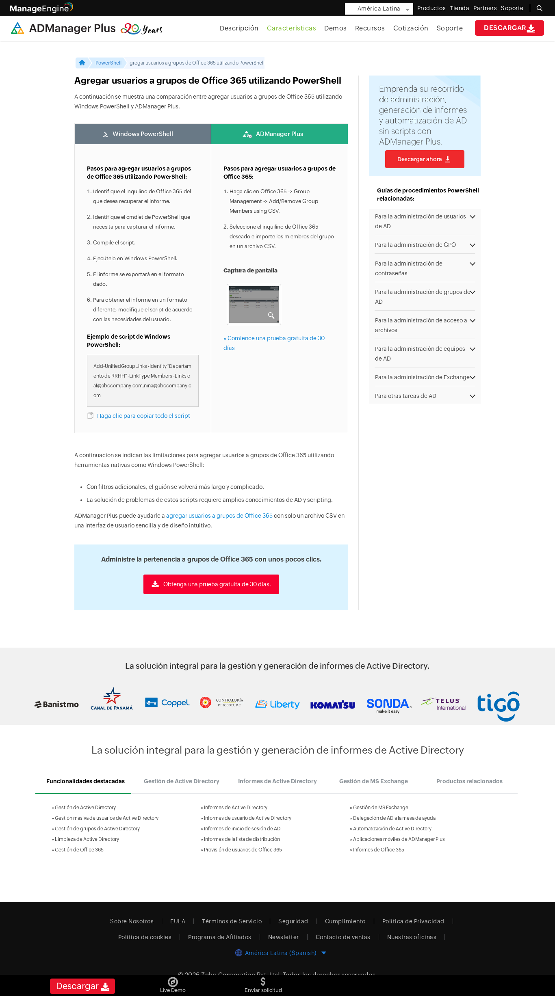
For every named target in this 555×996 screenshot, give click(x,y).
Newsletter (283, 937)
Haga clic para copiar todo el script (143, 416)
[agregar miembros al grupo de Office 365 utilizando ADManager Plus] (251, 304)
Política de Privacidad (413, 921)
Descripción (239, 28)
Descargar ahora (419, 159)
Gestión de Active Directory (85, 807)
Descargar (505, 28)
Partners (485, 8)
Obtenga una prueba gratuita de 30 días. (216, 584)
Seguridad (293, 921)
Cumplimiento (345, 921)
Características (292, 28)
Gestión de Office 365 (79, 850)
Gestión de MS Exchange (380, 807)
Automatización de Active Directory (392, 829)
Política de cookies (145, 937)
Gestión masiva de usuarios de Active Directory (106, 818)
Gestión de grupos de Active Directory (97, 829)
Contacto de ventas (343, 937)
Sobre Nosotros (132, 921)
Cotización (411, 28)
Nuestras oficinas (412, 937)
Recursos (370, 28)
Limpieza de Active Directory (87, 839)
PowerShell (108, 63)
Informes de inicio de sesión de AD (242, 829)
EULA (177, 921)
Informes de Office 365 (378, 850)
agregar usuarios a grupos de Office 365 (219, 515)
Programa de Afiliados (219, 937)
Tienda (459, 8)
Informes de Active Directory (235, 807)
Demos (335, 28)
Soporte (450, 28)
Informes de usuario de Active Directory (247, 818)
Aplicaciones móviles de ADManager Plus (399, 839)
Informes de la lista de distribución (242, 839)
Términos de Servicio (232, 921)
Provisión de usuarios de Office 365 (243, 850)
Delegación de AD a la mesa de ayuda (394, 818)
